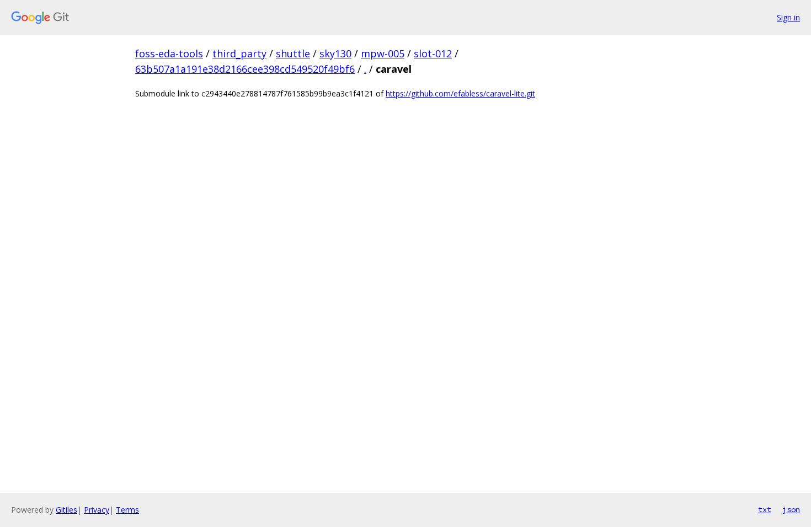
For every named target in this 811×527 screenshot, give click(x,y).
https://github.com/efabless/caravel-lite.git (460, 93)
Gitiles (66, 509)
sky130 (335, 53)
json (791, 509)
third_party (239, 53)
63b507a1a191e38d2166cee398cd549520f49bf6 (245, 69)
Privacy (96, 509)
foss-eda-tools (169, 53)
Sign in (788, 17)
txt (764, 509)
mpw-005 (382, 53)
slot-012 (433, 53)
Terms (127, 509)
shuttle (293, 53)
